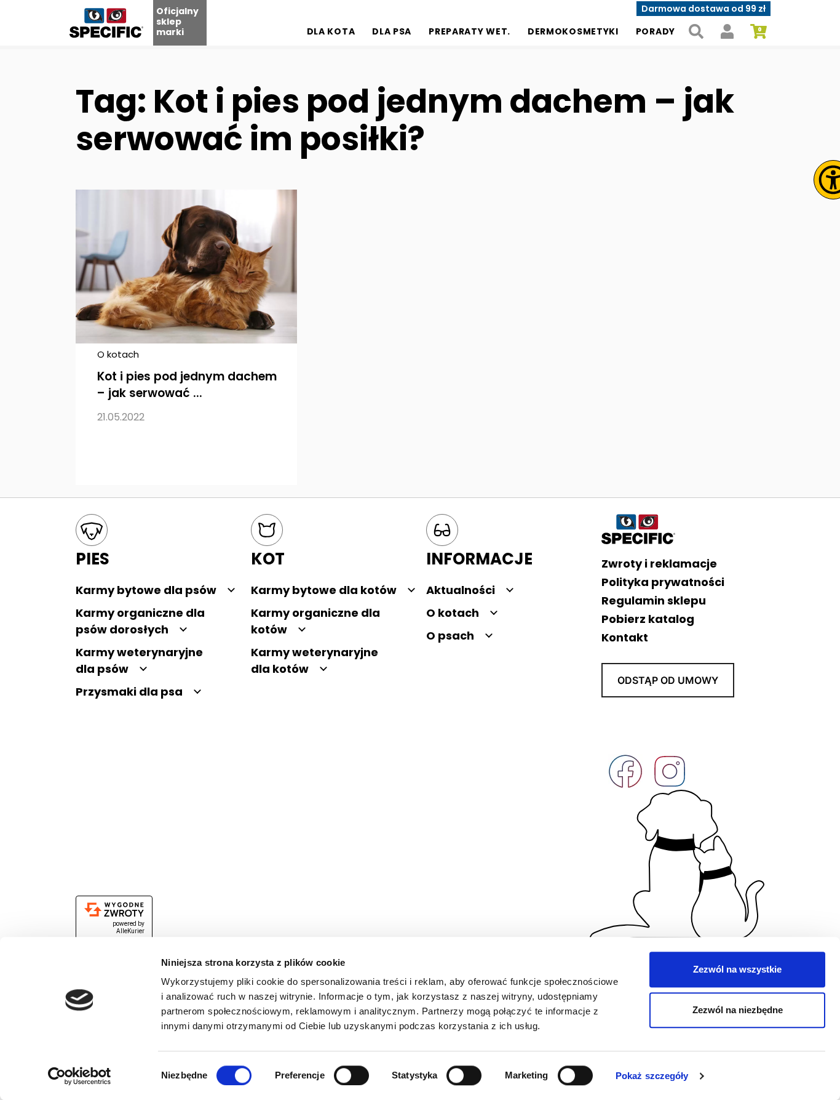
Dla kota (331, 31)
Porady (655, 31)
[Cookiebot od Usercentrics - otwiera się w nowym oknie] (79, 1076)
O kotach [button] (452, 612)
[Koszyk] (759, 32)
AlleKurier (130, 931)
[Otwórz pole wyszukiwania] (696, 32)
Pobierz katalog (647, 619)
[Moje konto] (727, 32)
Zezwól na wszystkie (737, 969)
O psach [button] (450, 635)
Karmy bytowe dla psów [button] (146, 590)
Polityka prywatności (662, 582)
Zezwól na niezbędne (737, 1010)
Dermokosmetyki (573, 31)
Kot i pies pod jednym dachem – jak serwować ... (187, 384)
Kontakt (624, 637)
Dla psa (391, 31)
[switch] (351, 1075)
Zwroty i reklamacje (659, 563)
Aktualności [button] (460, 590)
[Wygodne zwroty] (114, 909)
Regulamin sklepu (653, 600)
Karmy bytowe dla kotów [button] (324, 590)
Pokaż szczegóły (652, 1075)
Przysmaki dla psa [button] (129, 691)
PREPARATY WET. (469, 31)
